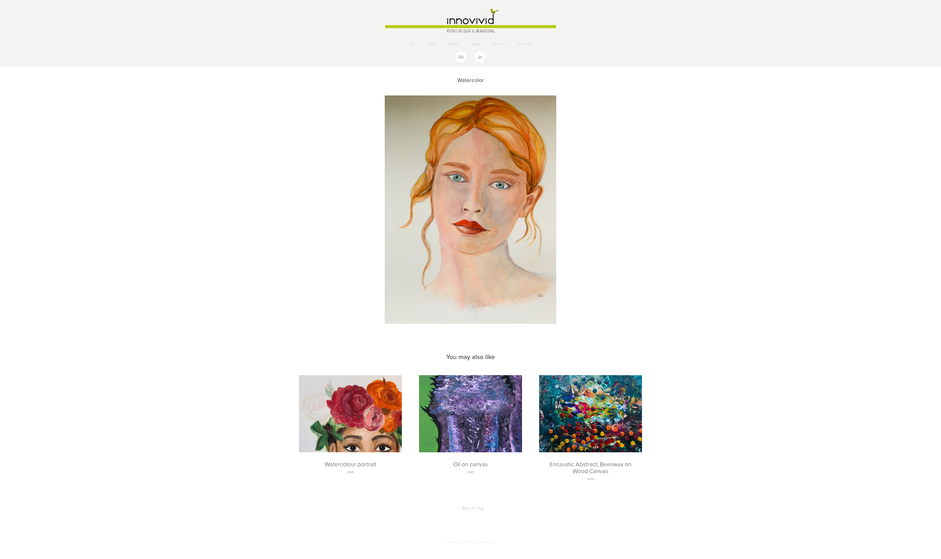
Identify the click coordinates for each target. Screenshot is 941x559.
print (431, 43)
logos (475, 43)
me (412, 43)
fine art (499, 43)
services (524, 43)
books (453, 43)
